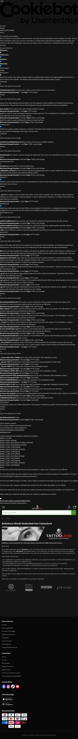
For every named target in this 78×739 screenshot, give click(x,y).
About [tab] (2, 32)
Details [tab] (2, 28)
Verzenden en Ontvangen (8, 631)
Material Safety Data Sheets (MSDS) (11, 676)
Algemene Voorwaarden (8, 634)
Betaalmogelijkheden (7, 628)
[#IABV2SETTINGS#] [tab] (7, 30)
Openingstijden (6, 663)
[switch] (0, 57)
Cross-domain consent (8, 423)
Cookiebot (34, 436)
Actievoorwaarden (7, 641)
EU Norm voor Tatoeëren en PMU (11, 673)
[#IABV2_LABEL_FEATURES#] (10, 454)
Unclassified (4, 402)
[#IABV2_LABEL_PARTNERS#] (10, 461)
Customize (9, 503)
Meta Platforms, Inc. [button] (6, 214)
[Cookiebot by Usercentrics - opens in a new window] (39, 13)
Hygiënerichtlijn (6, 669)
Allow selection (18, 503)
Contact (4, 657)
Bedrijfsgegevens (6, 644)
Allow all (3, 503)
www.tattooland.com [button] (7, 163)
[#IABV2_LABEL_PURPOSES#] (10, 447)
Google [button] (2, 96)
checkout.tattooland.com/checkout (12, 430)
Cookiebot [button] (3, 83)
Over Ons (4, 660)
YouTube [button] (3, 350)
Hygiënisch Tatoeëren (8, 666)
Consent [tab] (3, 26)
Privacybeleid (5, 638)
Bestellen (4, 625)
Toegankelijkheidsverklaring (9, 647)
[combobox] (39, 512)
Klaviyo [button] (2, 148)
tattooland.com (5, 432)
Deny (25, 503)
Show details (4, 68)
